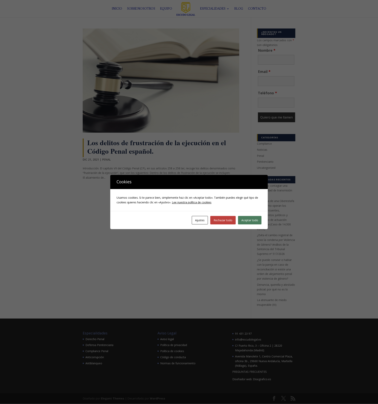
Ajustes (200, 220)
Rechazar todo (223, 220)
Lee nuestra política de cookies (191, 202)
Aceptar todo (249, 220)
